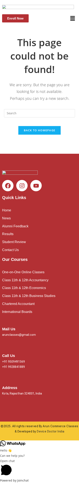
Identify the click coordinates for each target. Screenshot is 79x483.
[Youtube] (36, 185)
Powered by (14, 480)
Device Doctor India (50, 431)
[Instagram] (22, 185)
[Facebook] (7, 185)
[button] (72, 18)
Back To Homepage (39, 130)
